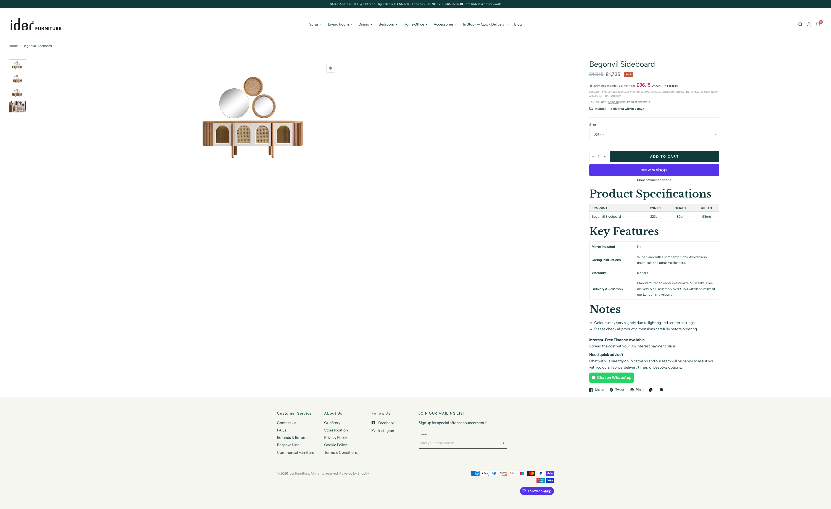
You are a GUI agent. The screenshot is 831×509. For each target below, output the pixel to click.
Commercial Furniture (295, 452)
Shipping (614, 102)
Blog (518, 24)
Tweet (619, 390)
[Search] (800, 24)
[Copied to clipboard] (663, 390)
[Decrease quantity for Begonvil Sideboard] (592, 156)
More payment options (654, 180)
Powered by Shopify (354, 473)
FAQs (281, 430)
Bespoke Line (288, 445)
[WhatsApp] (652, 390)
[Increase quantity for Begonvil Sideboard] (604, 156)
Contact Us (286, 422)
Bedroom (386, 24)
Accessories (444, 24)
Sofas (314, 24)
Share (599, 390)
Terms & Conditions (341, 452)
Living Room (338, 24)
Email (423, 434)
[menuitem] (315, 24)
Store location (336, 430)
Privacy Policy (335, 437)
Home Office (414, 24)
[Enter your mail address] (502, 443)
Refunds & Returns (292, 437)
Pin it (640, 390)
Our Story (332, 422)
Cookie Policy (335, 445)
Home (13, 46)
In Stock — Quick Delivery (484, 24)
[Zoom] (330, 68)
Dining (363, 24)
